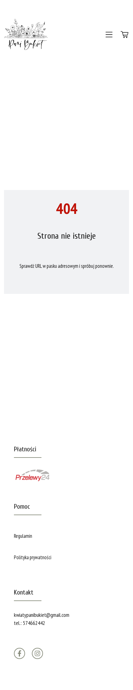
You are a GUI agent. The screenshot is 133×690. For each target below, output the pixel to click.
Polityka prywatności (32, 557)
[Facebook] (19, 653)
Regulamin (23, 536)
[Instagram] (37, 653)
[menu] (109, 34)
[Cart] (124, 34)
